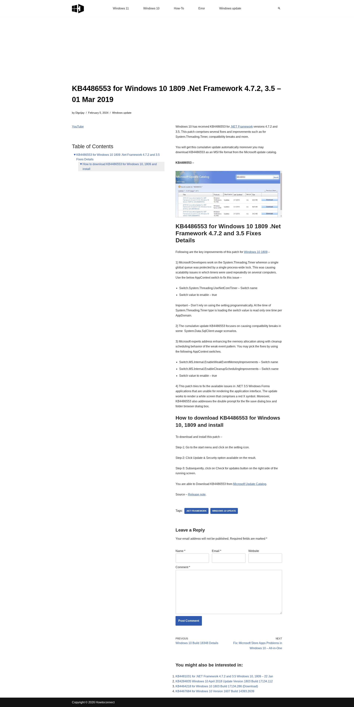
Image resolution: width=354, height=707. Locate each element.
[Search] (279, 8)
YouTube (78, 126)
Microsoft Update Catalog (249, 484)
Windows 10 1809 (256, 252)
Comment (183, 567)
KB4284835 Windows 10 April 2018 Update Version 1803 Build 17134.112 (224, 681)
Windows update (230, 8)
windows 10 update (224, 511)
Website (253, 551)
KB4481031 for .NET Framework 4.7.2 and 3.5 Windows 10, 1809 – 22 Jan (224, 676)
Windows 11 (121, 8)
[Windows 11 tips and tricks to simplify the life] (78, 8)
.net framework (196, 511)
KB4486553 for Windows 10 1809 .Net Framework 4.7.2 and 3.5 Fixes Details (118, 157)
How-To (179, 8)
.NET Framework (241, 126)
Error (201, 8)
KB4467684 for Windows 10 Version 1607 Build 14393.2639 (215, 691)
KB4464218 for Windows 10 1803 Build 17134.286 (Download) (217, 686)
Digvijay (79, 112)
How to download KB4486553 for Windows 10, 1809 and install (120, 166)
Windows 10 (151, 8)
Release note (197, 494)
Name (180, 551)
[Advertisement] (177, 55)
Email (216, 551)
